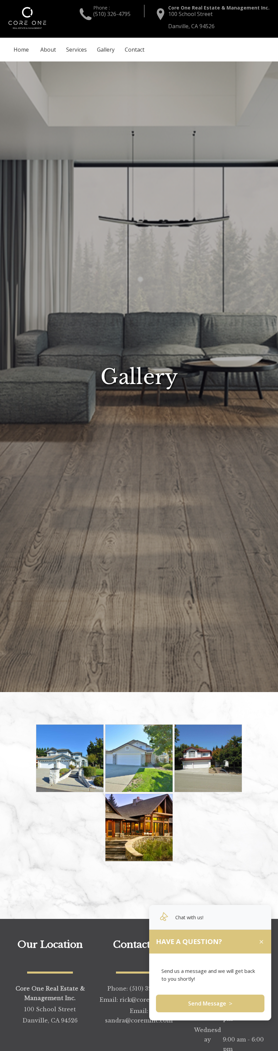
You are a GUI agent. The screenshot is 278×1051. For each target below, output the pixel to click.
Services (76, 49)
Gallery (106, 49)
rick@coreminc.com (245, 49)
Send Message (210, 1003)
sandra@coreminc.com (139, 1020)
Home (21, 49)
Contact (134, 49)
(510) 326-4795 (112, 14)
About (48, 49)
